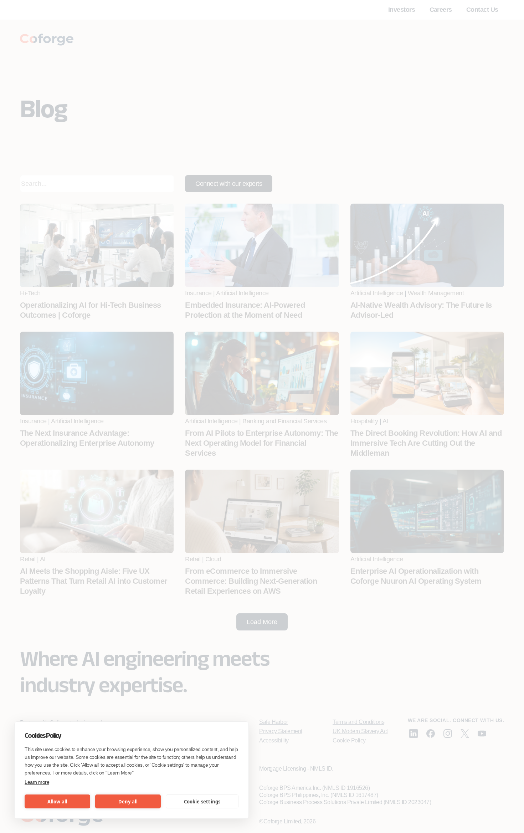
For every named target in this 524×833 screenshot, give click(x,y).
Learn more (37, 782)
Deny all (128, 801)
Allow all (57, 801)
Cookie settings (202, 801)
